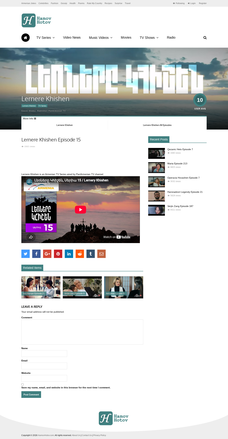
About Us (76, 435)
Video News (72, 37)
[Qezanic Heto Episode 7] (156, 158)
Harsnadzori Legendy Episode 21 (185, 192)
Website (26, 373)
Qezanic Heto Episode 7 (180, 149)
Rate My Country (94, 3)
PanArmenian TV (57, 111)
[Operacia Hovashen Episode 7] (156, 186)
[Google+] (47, 254)
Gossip (64, 3)
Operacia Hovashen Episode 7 (183, 177)
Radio (171, 37)
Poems (81, 3)
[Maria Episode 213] (156, 172)
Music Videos (99, 37)
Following (180, 3)
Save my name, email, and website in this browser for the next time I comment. (65, 387)
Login (193, 3)
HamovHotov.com (46, 435)
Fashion (54, 3)
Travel (128, 3)
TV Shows (147, 37)
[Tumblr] (90, 254)
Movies (126, 37)
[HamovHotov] (37, 27)
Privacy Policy (99, 435)
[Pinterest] (58, 254)
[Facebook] (36, 254)
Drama (32, 111)
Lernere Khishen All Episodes (157, 125)
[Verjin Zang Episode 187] (156, 214)
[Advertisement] (82, 162)
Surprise (118, 3)
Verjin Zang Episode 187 (180, 206)
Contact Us (87, 435)
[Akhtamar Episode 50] (123, 297)
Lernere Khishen (29, 106)
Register (203, 3)
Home (25, 37)
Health (73, 3)
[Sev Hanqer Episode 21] (40, 297)
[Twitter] (25, 254)
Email (24, 360)
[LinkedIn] (69, 254)
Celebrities (43, 3)
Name (24, 348)
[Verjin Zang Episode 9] (82, 297)
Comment (26, 317)
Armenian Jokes (28, 3)
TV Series (43, 37)
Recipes (108, 3)
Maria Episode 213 (177, 163)
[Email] (101, 254)
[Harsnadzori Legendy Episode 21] (156, 200)
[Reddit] (80, 254)
